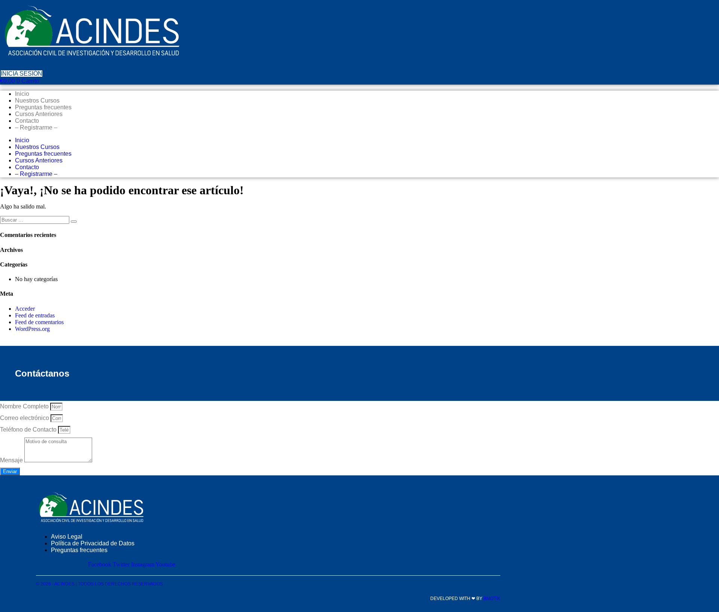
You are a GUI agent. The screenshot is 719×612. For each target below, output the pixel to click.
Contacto (27, 121)
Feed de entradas (35, 315)
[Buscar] (74, 221)
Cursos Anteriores (39, 114)
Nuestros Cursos (37, 100)
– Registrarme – (36, 127)
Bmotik (491, 598)
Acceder (25, 308)
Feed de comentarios (39, 322)
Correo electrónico (25, 418)
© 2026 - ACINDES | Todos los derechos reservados (99, 584)
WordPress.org (32, 329)
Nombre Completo (25, 406)
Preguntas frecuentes (43, 107)
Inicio (22, 94)
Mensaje (12, 460)
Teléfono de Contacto (29, 429)
